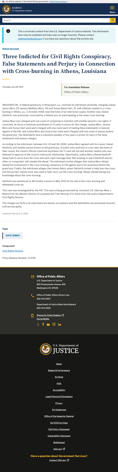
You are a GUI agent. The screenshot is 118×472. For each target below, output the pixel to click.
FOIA (59, 383)
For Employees (59, 410)
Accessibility (59, 390)
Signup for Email (49, 315)
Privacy (59, 403)
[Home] (17, 13)
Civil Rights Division (12, 251)
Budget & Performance (59, 370)
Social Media (43, 319)
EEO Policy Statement (59, 429)
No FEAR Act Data (59, 423)
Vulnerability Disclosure (59, 436)
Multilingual (59, 442)
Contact (57, 460)
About (59, 364)
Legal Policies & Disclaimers (59, 396)
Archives (59, 377)
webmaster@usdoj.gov (30, 38)
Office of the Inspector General (59, 416)
